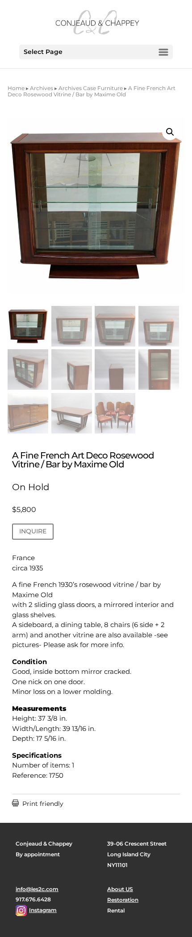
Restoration (122, 899)
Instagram (43, 910)
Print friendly (37, 804)
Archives (41, 88)
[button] (170, 132)
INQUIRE (32, 531)
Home (16, 88)
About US (120, 889)
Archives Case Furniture (90, 88)
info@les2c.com (37, 889)
